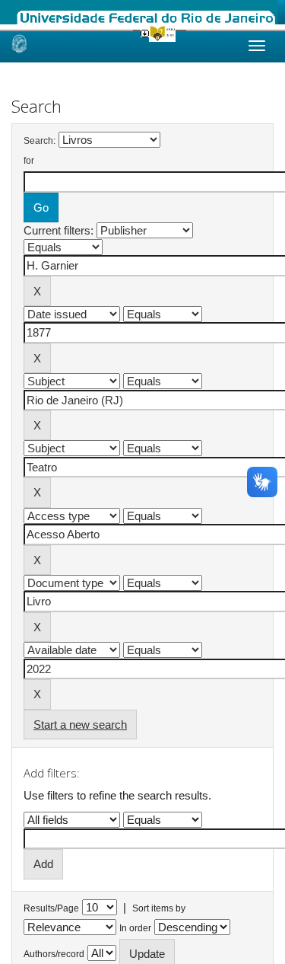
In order (135, 928)
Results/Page (51, 908)
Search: (39, 141)
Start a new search (80, 724)
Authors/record (54, 954)
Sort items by (158, 908)
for (29, 160)
